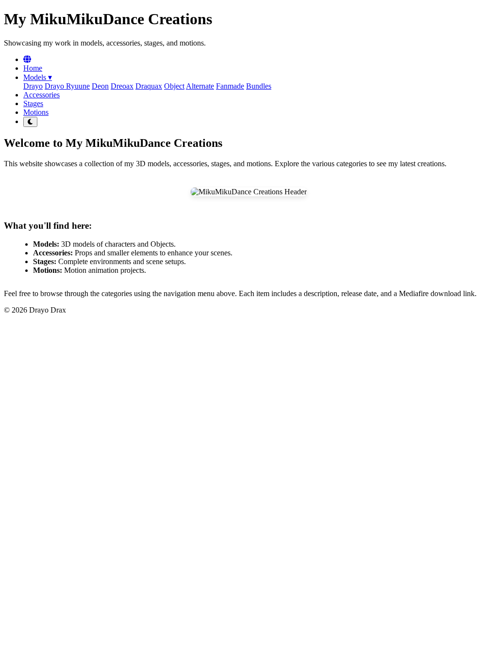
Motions (36, 112)
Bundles (258, 86)
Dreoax (122, 86)
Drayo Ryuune (67, 86)
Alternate (200, 86)
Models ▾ (37, 77)
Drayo (33, 86)
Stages (33, 103)
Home (32, 68)
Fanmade (230, 86)
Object (174, 86)
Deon (100, 86)
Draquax (148, 86)
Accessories (41, 95)
